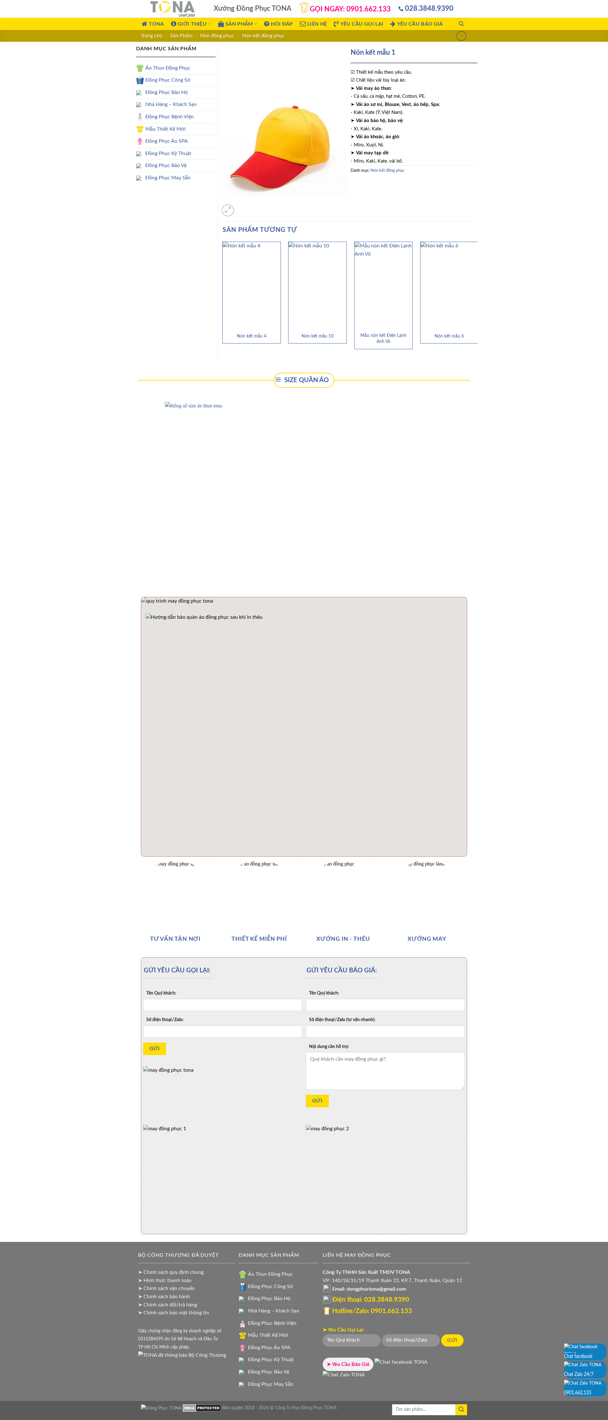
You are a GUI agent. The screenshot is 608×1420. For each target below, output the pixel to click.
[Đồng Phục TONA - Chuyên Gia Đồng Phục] (172, 9)
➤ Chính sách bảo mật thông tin (173, 1312)
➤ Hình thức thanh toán (165, 1280)
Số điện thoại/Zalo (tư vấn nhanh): (342, 1019)
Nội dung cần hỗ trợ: (329, 1046)
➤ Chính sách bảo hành (164, 1296)
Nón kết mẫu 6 (449, 336)
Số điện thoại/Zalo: (165, 1019)
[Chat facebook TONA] (401, 1364)
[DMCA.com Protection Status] (202, 1407)
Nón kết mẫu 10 (317, 336)
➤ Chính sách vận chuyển (166, 1288)
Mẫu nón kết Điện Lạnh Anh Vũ (383, 338)
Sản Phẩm (181, 35)
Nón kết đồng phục (263, 35)
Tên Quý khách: (161, 993)
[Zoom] (228, 210)
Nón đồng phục (217, 35)
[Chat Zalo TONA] (344, 1377)
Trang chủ (151, 35)
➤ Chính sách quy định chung (171, 1272)
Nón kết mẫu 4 (251, 336)
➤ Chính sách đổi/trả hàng (167, 1304)
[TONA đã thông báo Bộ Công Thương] (182, 1355)
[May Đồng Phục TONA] (161, 1407)
